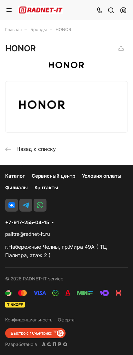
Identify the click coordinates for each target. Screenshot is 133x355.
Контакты (46, 187)
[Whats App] (40, 205)
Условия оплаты (101, 176)
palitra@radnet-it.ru (27, 234)
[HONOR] (66, 66)
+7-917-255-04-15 (27, 222)
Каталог (15, 176)
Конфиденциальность (29, 319)
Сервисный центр (53, 176)
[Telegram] (25, 205)
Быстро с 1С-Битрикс (31, 333)
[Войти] (123, 10)
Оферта (66, 319)
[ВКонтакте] (11, 205)
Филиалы (16, 187)
